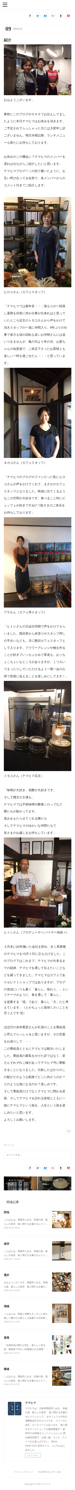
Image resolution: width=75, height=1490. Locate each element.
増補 (6, 1306)
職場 (6, 1369)
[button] (5, 4)
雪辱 (6, 1337)
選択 (6, 1275)
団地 (6, 1212)
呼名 (28, 171)
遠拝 (6, 1243)
